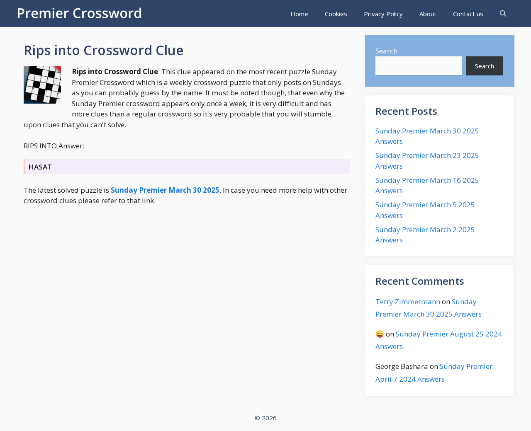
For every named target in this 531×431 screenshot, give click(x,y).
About (427, 14)
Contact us (468, 14)
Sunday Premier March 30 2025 (165, 190)
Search (386, 51)
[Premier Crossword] (81, 13)
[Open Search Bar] (503, 13)
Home (299, 14)
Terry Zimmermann (407, 301)
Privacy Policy (383, 14)
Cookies (336, 14)
